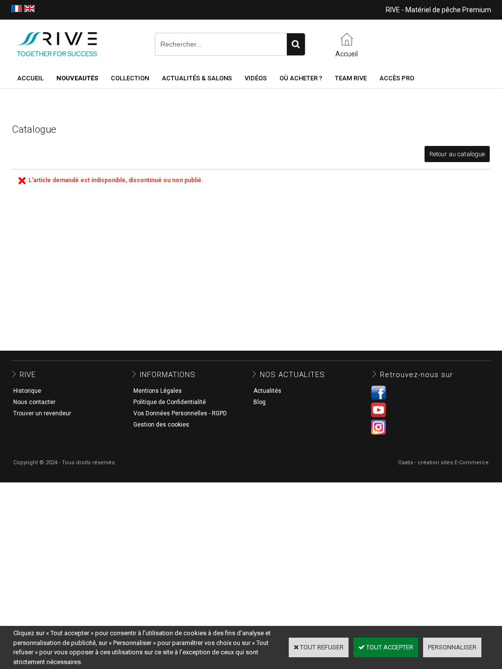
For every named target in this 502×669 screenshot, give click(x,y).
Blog (259, 402)
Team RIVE (351, 78)
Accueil (30, 78)
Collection (130, 78)
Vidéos (256, 78)
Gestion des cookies (161, 424)
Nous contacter (34, 402)
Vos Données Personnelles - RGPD (180, 413)
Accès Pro (396, 78)
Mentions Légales (157, 390)
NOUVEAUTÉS (77, 78)
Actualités (267, 390)
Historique (27, 390)
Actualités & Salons (197, 78)
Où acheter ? (300, 78)
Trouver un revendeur (42, 413)
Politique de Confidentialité (169, 402)
